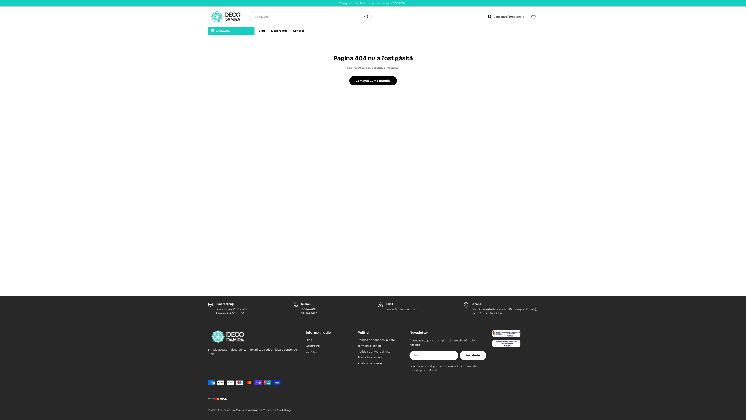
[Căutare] (366, 16)
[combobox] (310, 16)
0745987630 (309, 313)
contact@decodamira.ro (402, 309)
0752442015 (308, 309)
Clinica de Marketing (277, 410)
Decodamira (226, 410)
